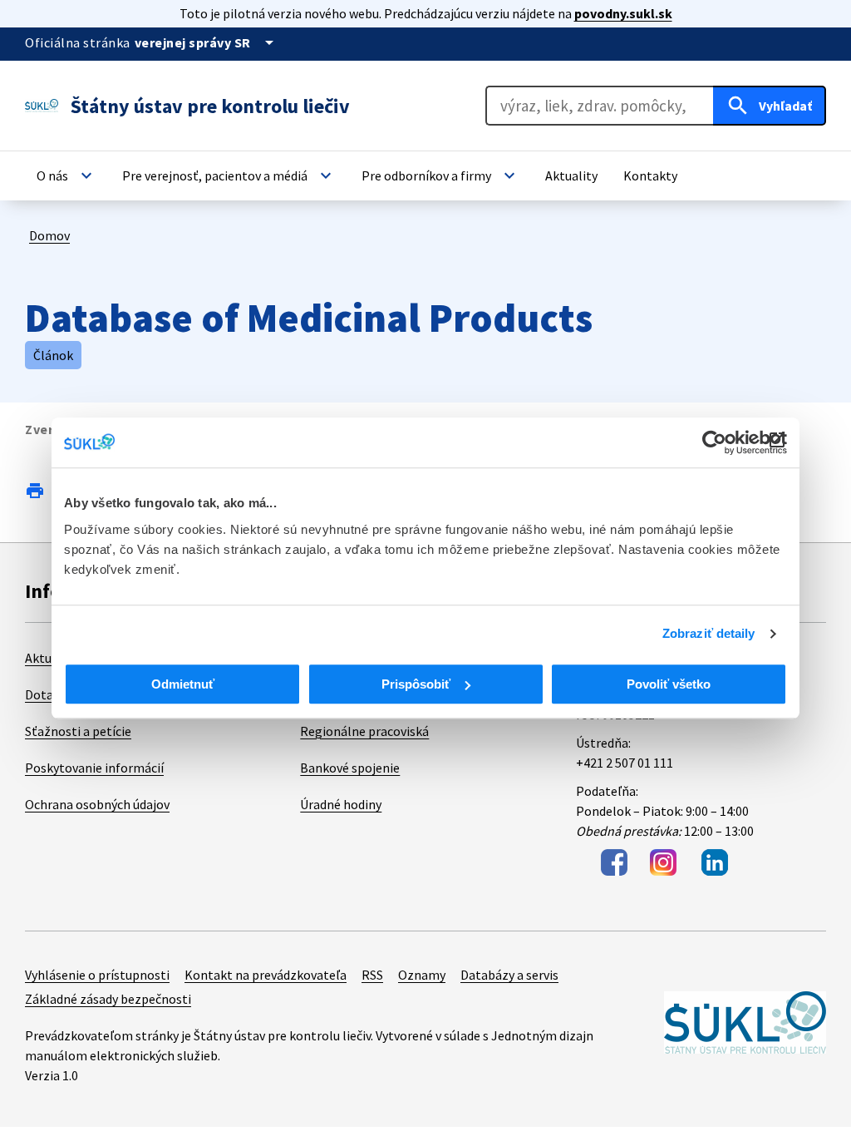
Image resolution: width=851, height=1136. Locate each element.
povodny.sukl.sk (623, 13)
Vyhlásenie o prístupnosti (97, 974)
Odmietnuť (182, 684)
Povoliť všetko (669, 684)
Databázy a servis (509, 974)
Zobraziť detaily (708, 633)
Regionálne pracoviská (364, 731)
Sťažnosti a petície (78, 731)
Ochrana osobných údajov (97, 804)
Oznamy (421, 974)
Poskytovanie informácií (94, 767)
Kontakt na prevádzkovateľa (265, 974)
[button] (66, 175)
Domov (49, 235)
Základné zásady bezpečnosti (108, 998)
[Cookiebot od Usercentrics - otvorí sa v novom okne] (714, 442)
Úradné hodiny (340, 804)
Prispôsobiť (415, 684)
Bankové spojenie (350, 767)
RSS (372, 974)
